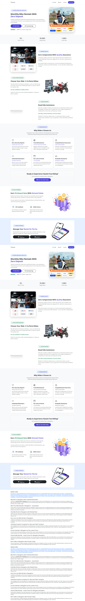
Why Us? (59, 2)
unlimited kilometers (31, 19)
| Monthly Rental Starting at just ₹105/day (37, 495)
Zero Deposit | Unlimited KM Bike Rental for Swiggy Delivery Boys (47, 493)
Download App (29, 26)
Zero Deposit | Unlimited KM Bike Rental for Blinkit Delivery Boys (23, 493)
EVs (18, 84)
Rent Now (16, 26)
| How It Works (58, 495)
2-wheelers (26, 84)
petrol (22, 84)
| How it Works (50, 494)
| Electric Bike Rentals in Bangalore (22, 495)
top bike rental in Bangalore (21, 501)
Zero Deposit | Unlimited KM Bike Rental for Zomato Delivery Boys (34, 494)
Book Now (71, 2)
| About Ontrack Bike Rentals (50, 495)
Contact (64, 2)
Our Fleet (54, 2)
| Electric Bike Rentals (57, 494)
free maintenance (40, 19)
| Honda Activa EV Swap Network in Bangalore (24, 497)
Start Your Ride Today (43, 179)
